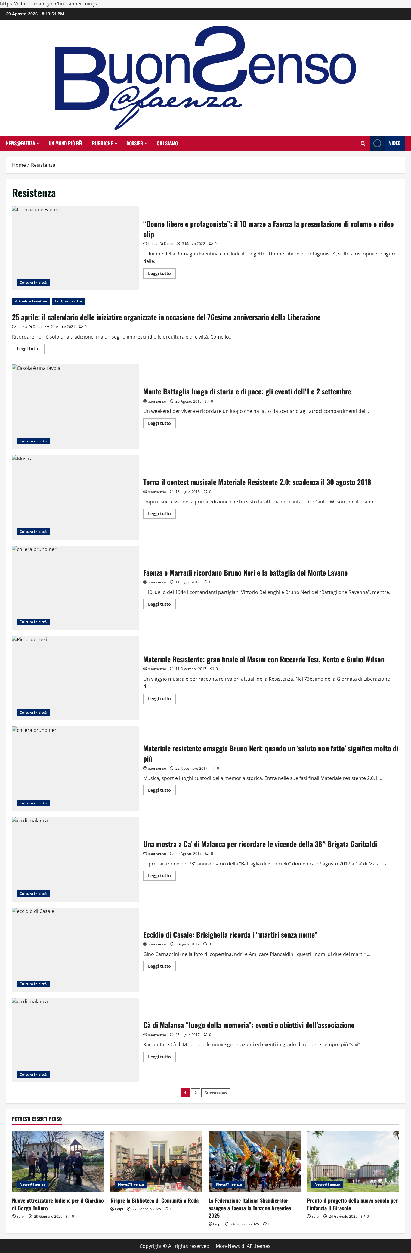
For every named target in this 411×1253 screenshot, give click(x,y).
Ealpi (21, 1216)
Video (394, 143)
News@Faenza (20, 143)
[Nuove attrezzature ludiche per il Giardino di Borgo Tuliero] (58, 1161)
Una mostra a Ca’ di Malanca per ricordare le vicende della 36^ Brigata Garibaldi (75, 859)
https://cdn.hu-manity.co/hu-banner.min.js (48, 3)
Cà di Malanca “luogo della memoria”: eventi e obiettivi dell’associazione (75, 1040)
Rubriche (102, 143)
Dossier (134, 143)
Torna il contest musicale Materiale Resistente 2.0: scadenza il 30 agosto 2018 (75, 497)
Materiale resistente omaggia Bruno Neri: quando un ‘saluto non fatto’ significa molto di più (75, 768)
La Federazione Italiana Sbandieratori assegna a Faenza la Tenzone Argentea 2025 (250, 1207)
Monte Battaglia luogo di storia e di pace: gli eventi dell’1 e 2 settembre (75, 406)
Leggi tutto (162, 274)
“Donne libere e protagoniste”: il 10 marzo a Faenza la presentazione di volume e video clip (75, 248)
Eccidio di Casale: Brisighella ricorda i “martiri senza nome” (75, 950)
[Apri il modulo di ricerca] (363, 143)
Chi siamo (167, 143)
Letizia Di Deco (160, 243)
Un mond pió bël (66, 143)
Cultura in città (33, 282)
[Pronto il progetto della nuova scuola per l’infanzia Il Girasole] (353, 1161)
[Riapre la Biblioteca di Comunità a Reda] (156, 1161)
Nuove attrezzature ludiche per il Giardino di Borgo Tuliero (58, 1204)
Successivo (216, 1093)
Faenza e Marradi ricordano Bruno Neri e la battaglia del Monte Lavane (75, 588)
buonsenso (157, 401)
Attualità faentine (31, 301)
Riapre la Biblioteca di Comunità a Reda (154, 1200)
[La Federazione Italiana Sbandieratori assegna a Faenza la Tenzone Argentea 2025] (255, 1161)
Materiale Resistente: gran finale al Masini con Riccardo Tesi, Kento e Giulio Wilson (75, 678)
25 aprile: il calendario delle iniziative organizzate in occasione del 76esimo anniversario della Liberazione (166, 316)
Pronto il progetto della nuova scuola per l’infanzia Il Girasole (352, 1204)
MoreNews (228, 1246)
